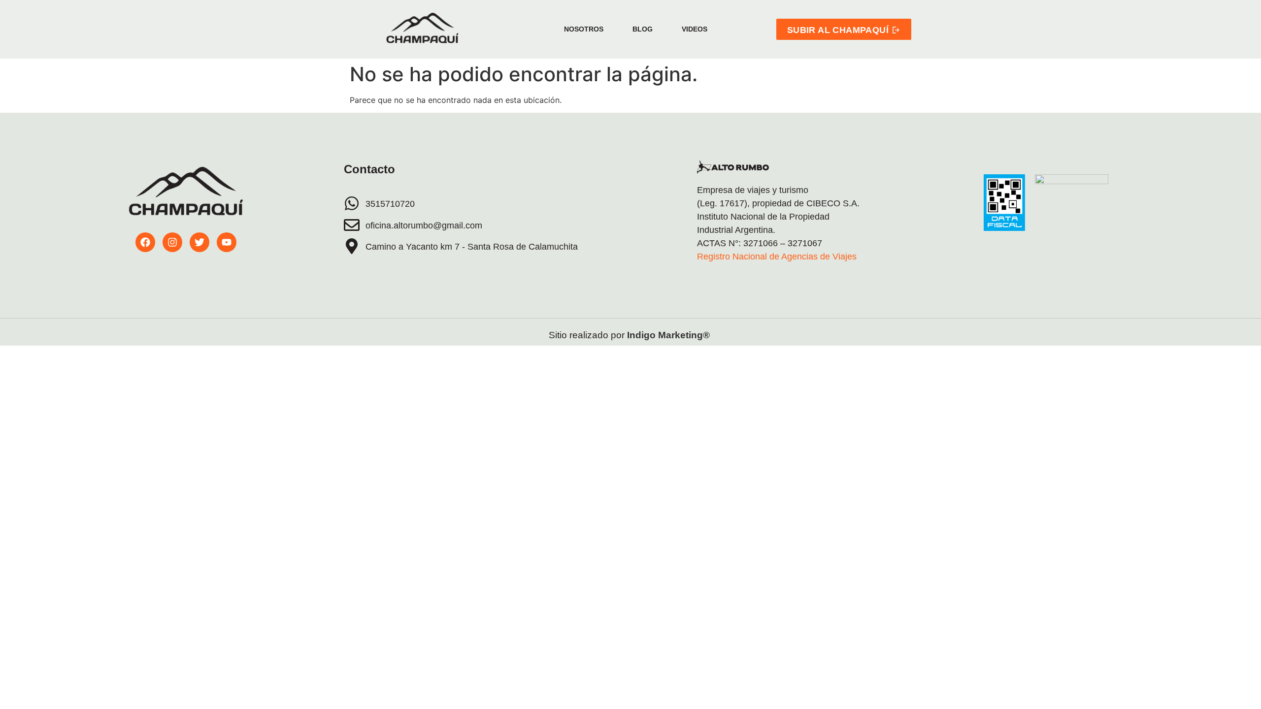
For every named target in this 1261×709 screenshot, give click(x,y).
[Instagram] (172, 242)
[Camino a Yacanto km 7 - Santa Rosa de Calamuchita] (352, 246)
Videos (694, 29)
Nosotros (583, 29)
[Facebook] (145, 242)
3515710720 (390, 204)
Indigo (641, 335)
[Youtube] (226, 242)
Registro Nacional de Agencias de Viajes (777, 256)
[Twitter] (199, 242)
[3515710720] (352, 203)
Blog (642, 29)
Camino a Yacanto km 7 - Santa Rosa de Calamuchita (471, 247)
